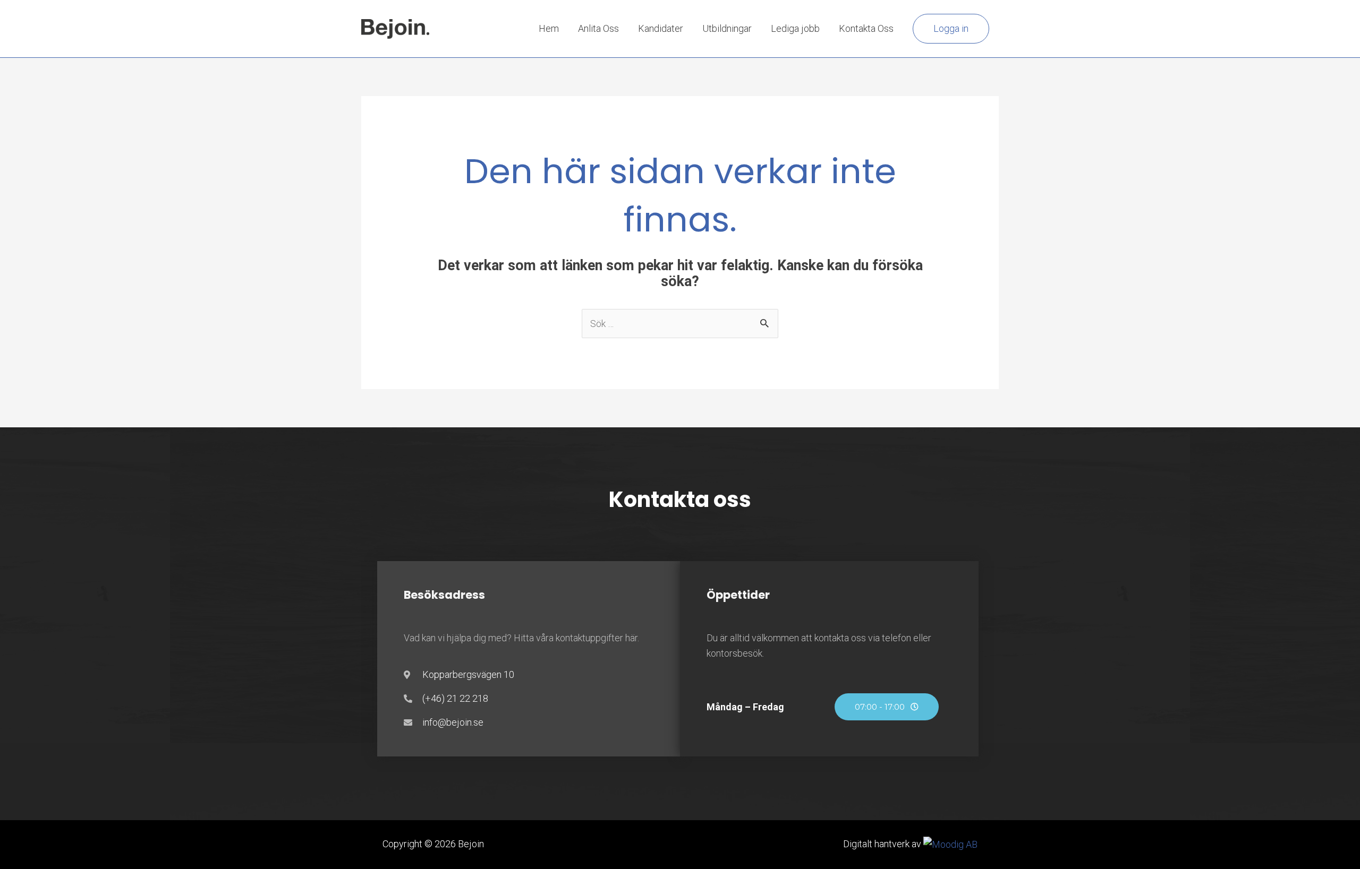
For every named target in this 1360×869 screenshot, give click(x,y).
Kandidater (660, 28)
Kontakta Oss (866, 28)
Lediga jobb (795, 28)
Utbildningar (727, 28)
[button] (951, 29)
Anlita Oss (598, 28)
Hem (549, 28)
